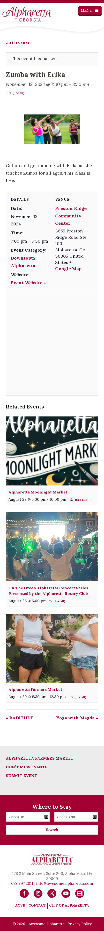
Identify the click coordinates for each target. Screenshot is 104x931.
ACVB (20, 905)
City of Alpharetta (69, 905)
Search (52, 829)
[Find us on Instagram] (38, 893)
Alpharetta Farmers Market (35, 689)
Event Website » (28, 282)
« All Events (17, 42)
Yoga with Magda (77, 718)
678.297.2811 (22, 883)
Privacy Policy (79, 924)
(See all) (18, 93)
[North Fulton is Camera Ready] (79, 893)
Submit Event (21, 775)
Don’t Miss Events (26, 766)
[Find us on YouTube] (65, 893)
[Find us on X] (51, 893)
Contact (37, 905)
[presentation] (52, 450)
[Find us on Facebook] (24, 893)
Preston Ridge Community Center (71, 216)
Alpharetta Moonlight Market (37, 492)
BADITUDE (19, 718)
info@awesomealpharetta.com (64, 883)
